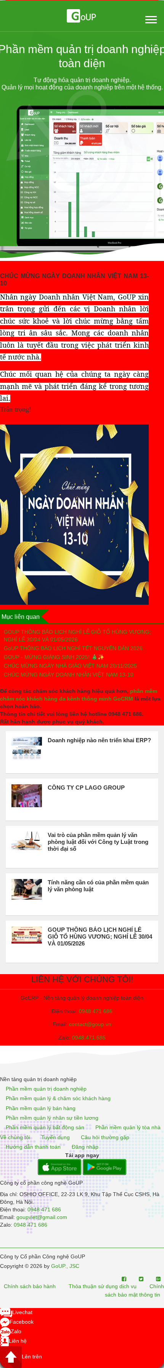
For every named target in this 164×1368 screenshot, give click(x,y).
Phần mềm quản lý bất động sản (45, 1128)
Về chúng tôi (15, 1137)
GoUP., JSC (65, 1266)
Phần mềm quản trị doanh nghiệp (46, 1089)
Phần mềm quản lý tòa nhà (128, 1128)
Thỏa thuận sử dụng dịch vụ (103, 1287)
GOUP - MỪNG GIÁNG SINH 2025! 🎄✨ (54, 657)
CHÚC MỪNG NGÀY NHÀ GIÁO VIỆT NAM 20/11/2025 (70, 666)
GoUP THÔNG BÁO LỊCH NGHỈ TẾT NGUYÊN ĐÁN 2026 (73, 648)
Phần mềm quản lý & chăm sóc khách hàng (58, 1099)
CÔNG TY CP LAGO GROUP (86, 787)
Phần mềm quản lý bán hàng (41, 1108)
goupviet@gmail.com (41, 1217)
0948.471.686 (89, 1037)
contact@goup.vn (90, 1024)
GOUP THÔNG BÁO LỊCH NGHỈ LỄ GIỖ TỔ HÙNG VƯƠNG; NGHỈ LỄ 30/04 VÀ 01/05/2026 (77, 636)
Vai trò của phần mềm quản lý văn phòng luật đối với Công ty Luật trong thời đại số (98, 842)
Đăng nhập (85, 1147)
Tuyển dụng (55, 1137)
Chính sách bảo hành (30, 1287)
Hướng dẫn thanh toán (33, 1147)
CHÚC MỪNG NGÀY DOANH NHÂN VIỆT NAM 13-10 (68, 675)
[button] (150, 18)
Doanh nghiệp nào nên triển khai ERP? (99, 740)
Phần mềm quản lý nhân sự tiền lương (52, 1118)
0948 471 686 (96, 1011)
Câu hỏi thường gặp (105, 1137)
